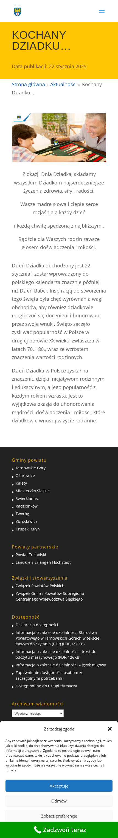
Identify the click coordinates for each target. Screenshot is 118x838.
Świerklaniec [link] (27, 498)
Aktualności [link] (63, 84)
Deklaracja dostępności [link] (37, 624)
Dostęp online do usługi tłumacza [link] (46, 685)
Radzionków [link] (27, 506)
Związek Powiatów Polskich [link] (40, 585)
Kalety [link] (21, 483)
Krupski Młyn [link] (28, 529)
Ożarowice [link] (25, 475)
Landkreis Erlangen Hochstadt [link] (43, 562)
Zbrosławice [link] (27, 521)
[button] (110, 729)
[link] (17, 10)
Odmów (59, 801)
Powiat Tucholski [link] (31, 554)
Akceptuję (59, 786)
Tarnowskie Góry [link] (31, 467)
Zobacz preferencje (59, 816)
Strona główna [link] (28, 84)
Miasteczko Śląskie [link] (33, 490)
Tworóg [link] (22, 513)
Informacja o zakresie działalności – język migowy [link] (61, 664)
